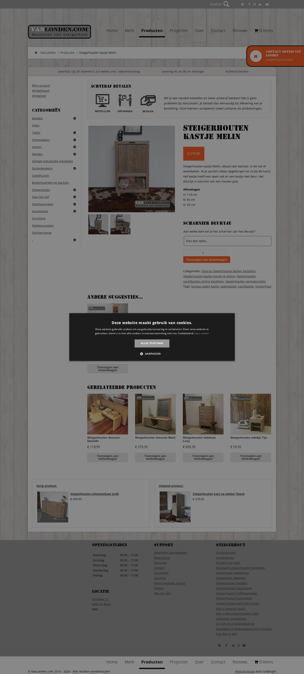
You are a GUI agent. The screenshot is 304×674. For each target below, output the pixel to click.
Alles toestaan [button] (152, 343)
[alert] (152, 337)
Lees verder (202, 333)
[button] (152, 354)
